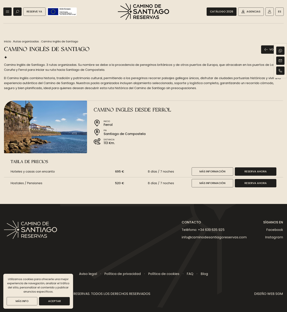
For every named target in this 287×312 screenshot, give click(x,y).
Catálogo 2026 (221, 11)
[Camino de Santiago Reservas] (143, 11)
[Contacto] (280, 61)
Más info (22, 301)
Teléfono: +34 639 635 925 (203, 229)
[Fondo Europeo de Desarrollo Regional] (62, 11)
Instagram (274, 237)
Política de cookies (163, 273)
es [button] (279, 11)
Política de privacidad (122, 273)
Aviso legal (88, 273)
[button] (7, 11)
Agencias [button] (253, 11)
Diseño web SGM (268, 293)
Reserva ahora (255, 171)
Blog (204, 273)
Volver (274, 49)
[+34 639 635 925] (280, 70)
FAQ (190, 273)
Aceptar (54, 301)
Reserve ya (34, 11)
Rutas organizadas (26, 41)
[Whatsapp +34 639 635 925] (280, 51)
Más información (212, 171)
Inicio (7, 41)
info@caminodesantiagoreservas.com (214, 237)
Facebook (274, 229)
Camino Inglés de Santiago (59, 41)
